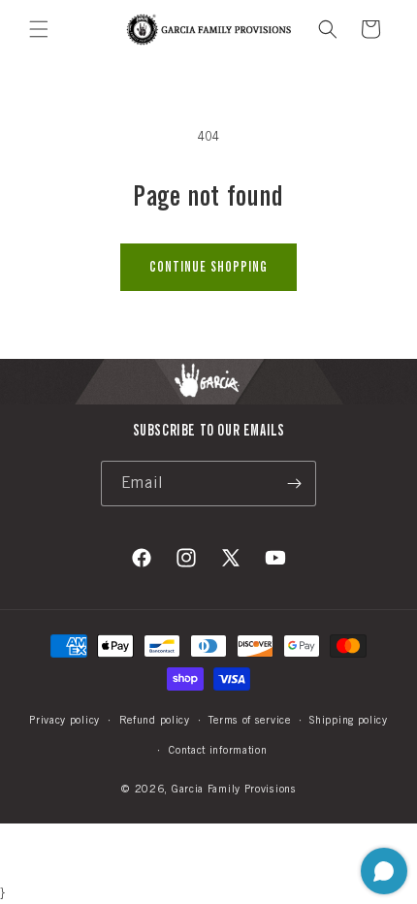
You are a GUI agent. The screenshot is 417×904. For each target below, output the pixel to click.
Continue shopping (208, 266)
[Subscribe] (294, 483)
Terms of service (249, 719)
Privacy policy (64, 719)
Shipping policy (348, 719)
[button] (38, 29)
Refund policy (154, 719)
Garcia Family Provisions (234, 788)
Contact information (218, 750)
